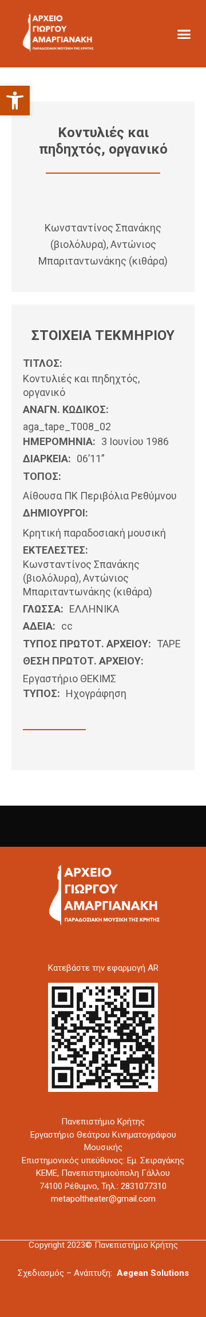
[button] (15, 100)
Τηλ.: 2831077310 (134, 1186)
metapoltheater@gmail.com (103, 1199)
